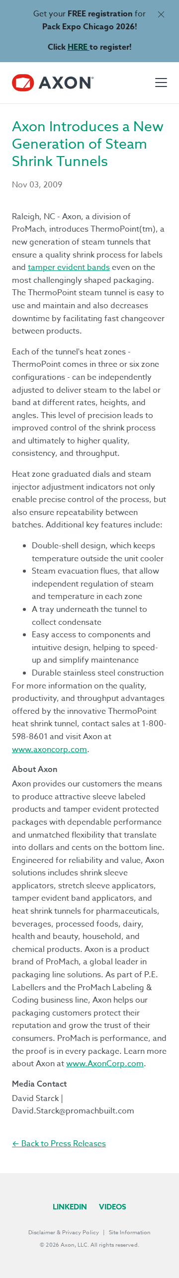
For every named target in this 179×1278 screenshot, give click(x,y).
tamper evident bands (69, 267)
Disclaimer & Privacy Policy (63, 1232)
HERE (79, 47)
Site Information (130, 1232)
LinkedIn (70, 1206)
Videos (112, 1206)
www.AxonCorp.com (105, 1064)
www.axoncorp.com (49, 750)
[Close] (161, 14)
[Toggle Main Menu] (161, 82)
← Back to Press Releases (59, 1144)
